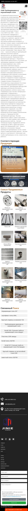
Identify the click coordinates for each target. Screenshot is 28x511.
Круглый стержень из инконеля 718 (13, 320)
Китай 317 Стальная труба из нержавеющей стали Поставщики (14, 346)
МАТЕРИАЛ (3, 468)
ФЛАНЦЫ (2, 461)
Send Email (23, 16)
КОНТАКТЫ (3, 449)
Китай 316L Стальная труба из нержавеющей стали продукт (14, 331)
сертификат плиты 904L (9, 315)
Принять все (14, 502)
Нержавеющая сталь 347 (9, 311)
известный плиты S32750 (9, 357)
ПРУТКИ (2, 459)
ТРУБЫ (2, 455)
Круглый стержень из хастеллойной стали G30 (14, 352)
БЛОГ (2, 451)
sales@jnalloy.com (10, 404)
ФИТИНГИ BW (3, 463)
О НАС (2, 445)
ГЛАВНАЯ (3, 443)
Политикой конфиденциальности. (13, 496)
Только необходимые (14, 499)
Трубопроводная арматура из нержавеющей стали (14, 325)
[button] (24, 158)
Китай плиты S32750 (8, 341)
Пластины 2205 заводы (9, 336)
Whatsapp (23, 19)
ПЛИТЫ (2, 457)
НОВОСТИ (3, 447)
